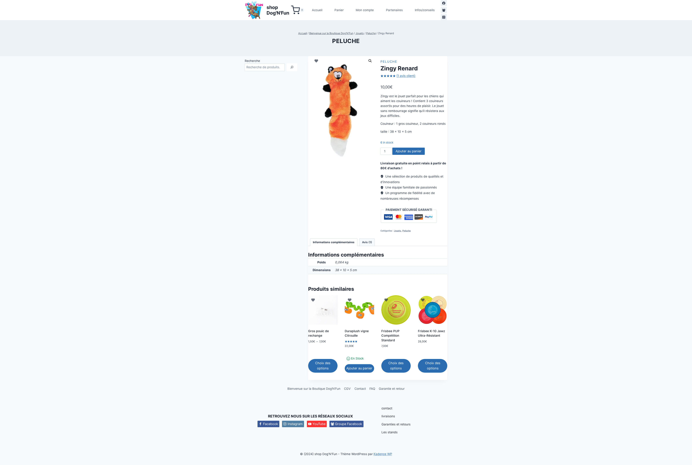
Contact (360, 388)
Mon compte (365, 10)
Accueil (317, 10)
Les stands (390, 432)
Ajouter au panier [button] (359, 368)
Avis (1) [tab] (367, 242)
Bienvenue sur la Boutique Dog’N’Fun (313, 388)
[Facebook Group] (444, 10)
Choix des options (322, 365)
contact (387, 408)
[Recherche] (292, 67)
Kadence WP (383, 454)
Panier (339, 10)
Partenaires (394, 10)
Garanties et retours (396, 424)
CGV (347, 388)
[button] (370, 61)
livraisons (388, 416)
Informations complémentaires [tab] (333, 242)
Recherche (252, 61)
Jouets (397, 230)
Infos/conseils (425, 10)
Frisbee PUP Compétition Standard (390, 335)
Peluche (346, 40)
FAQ (372, 388)
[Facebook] (444, 3)
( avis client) (405, 76)
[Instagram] (444, 17)
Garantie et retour (392, 388)
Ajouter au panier (409, 151)
